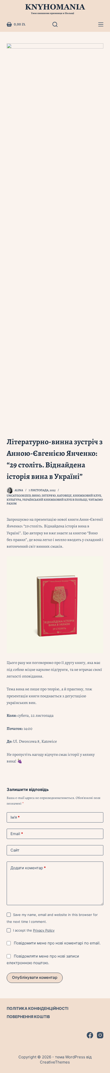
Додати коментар (28, 867)
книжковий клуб (87, 496)
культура (14, 500)
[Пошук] (55, 24)
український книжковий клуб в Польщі (54, 500)
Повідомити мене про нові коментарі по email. (57, 943)
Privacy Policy (43, 930)
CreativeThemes (55, 1062)
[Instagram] (100, 1035)
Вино (36, 496)
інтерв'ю (49, 496)
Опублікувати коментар (34, 977)
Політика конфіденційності (37, 1008)
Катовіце (64, 496)
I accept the (33, 930)
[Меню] (100, 24)
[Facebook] (90, 1035)
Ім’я (15, 817)
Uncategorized (19, 496)
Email (16, 833)
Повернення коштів (28, 1016)
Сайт (14, 850)
